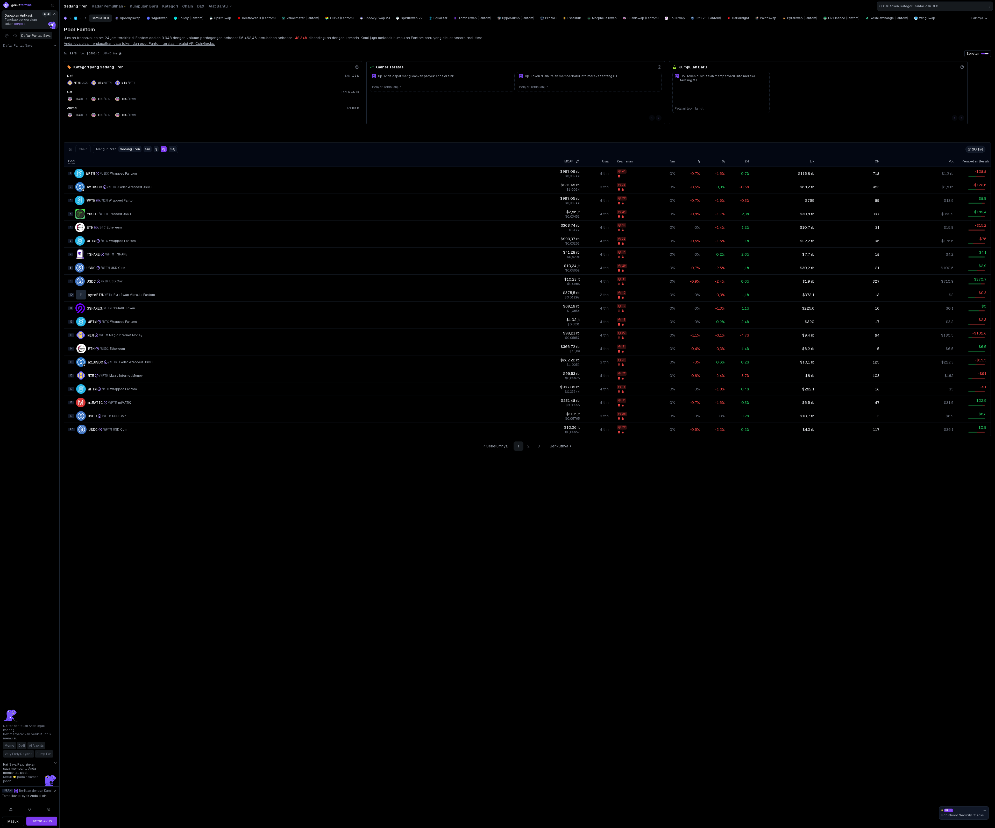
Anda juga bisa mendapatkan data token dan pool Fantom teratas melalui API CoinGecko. (139, 43)
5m (147, 149)
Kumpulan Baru (693, 67)
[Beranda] (65, 18)
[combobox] (935, 6)
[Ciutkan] (52, 5)
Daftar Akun (42, 821)
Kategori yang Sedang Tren (98, 67)
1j (156, 149)
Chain (83, 149)
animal (72, 108)
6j (163, 149)
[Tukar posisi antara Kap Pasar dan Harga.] (577, 161)
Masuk (13, 821)
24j (172, 149)
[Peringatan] (29, 809)
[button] (120, 53)
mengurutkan (118, 149)
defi (70, 76)
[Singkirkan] (54, 14)
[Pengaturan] (48, 809)
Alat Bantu (218, 6)
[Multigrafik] (10, 809)
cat (69, 92)
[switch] (985, 53)
